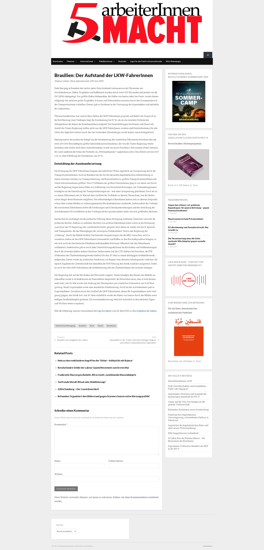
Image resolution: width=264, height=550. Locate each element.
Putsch (100, 326)
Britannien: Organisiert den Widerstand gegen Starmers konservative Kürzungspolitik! (104, 396)
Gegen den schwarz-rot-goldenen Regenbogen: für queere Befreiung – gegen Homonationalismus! (188, 208)
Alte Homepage (173, 61)
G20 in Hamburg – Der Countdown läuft (78, 389)
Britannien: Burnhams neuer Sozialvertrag (188, 409)
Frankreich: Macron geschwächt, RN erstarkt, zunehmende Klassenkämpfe (97, 374)
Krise (92, 326)
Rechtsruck (111, 326)
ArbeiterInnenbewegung (65, 326)
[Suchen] (208, 55)
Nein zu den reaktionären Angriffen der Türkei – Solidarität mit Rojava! (95, 360)
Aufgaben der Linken (146, 311)
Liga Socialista (104, 311)
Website (58, 474)
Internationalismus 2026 (180, 381)
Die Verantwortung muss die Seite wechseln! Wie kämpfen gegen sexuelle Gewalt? (186, 241)
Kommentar (60, 424)
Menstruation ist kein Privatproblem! (185, 219)
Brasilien (82, 326)
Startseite (58, 61)
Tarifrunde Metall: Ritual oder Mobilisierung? (82, 382)
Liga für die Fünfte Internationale (146, 61)
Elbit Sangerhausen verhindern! (183, 433)
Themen (70, 61)
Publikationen (105, 61)
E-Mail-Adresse (116, 461)
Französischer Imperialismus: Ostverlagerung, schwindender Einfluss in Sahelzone (188, 418)
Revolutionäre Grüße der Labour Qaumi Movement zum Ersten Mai (93, 367)
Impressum (207, 546)
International (86, 61)
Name (57, 461)
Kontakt (122, 61)
